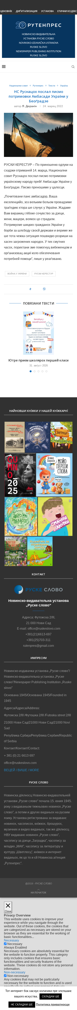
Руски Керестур (43, 273)
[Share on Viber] (44, 289)
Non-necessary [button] (14, 972)
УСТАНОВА (47, 11)
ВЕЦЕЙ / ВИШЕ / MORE (21, 770)
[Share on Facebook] (36, 289)
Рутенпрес (38, 85)
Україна (64, 85)
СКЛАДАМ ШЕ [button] (50, 996)
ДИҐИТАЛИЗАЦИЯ (26, 11)
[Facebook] (33, 5)
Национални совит (18, 85)
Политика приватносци (52, 1004)
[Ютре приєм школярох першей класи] (38, 333)
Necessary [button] (11, 940)
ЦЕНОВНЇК (6, 11)
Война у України (17, 273)
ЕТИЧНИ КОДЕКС (67, 11)
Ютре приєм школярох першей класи (38, 360)
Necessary (14, 944)
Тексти (51, 85)
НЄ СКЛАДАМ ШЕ (22, 1004)
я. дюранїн (29, 106)
